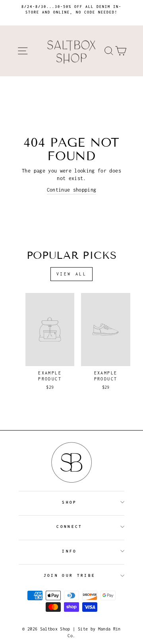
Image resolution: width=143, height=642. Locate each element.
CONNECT (69, 526)
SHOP (69, 502)
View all (71, 274)
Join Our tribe (69, 575)
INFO (69, 551)
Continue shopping (72, 190)
